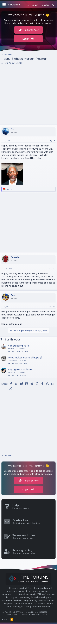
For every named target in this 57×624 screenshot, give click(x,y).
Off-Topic (22, 360)
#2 (54, 268)
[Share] (51, 140)
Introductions (19, 348)
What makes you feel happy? (25, 357)
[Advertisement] (28, 94)
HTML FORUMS (14, 5)
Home (5, 619)
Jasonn (11, 372)
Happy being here (18, 345)
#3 (54, 307)
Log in (26, 38)
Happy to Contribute (20, 369)
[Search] (53, 5)
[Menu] (4, 5)
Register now (31, 29)
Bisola (10, 348)
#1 (55, 141)
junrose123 (12, 360)
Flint (6, 63)
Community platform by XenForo (25, 614)
